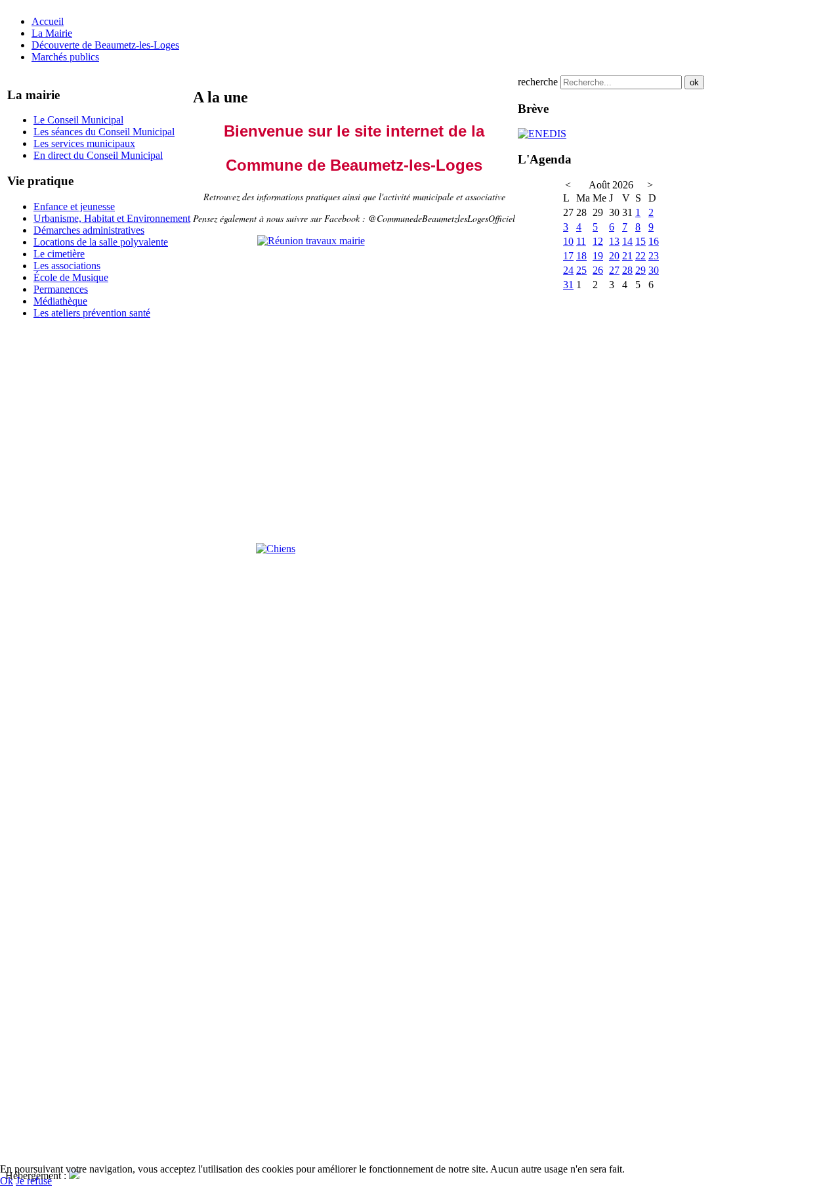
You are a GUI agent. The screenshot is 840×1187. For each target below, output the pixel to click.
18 (581, 255)
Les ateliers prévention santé (91, 312)
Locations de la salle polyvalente (100, 242)
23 (653, 255)
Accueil (48, 21)
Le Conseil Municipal (78, 119)
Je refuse (34, 1180)
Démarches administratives (88, 230)
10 (568, 241)
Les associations (66, 265)
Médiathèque (60, 301)
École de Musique (70, 277)
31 (568, 284)
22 (640, 255)
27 (614, 270)
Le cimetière (59, 253)
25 (581, 270)
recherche (538, 81)
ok (694, 82)
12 (598, 241)
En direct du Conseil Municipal (98, 155)
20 (614, 255)
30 (653, 270)
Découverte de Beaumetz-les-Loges (105, 45)
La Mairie (52, 33)
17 (568, 255)
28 (627, 270)
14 (627, 241)
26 (598, 270)
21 (627, 255)
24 (568, 270)
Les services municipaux (84, 143)
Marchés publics (65, 56)
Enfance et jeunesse (74, 206)
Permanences (60, 289)
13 (614, 241)
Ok (6, 1180)
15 (640, 241)
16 (653, 241)
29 (640, 270)
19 (598, 255)
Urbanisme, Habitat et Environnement (111, 218)
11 (581, 241)
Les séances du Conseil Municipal (104, 131)
